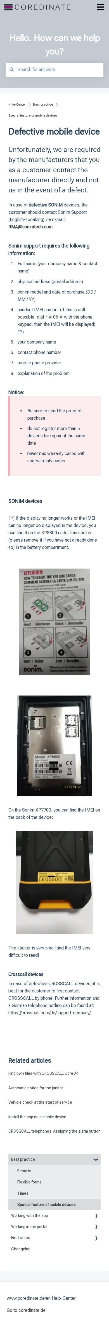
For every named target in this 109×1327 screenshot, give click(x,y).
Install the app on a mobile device (37, 1117)
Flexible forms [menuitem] (29, 1182)
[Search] (11, 69)
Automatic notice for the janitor (35, 1088)
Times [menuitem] (23, 1193)
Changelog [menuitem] (20, 1249)
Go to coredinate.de (26, 1310)
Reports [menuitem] (24, 1171)
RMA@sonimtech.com (30, 227)
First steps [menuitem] (20, 1237)
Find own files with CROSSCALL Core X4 (43, 1073)
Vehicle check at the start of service (40, 1102)
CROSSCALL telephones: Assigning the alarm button (54, 1131)
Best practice (43, 104)
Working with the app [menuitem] (29, 1215)
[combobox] (54, 70)
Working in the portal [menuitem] (29, 1226)
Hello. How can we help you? (54, 45)
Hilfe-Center (17, 104)
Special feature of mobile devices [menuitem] (46, 1204)
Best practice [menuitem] (23, 1159)
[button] (96, 1160)
